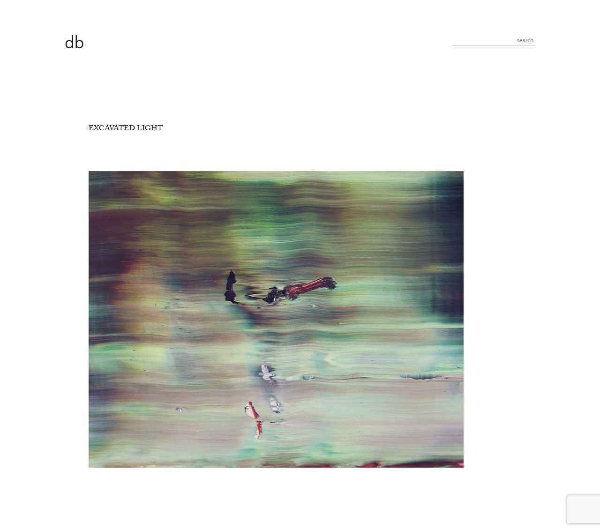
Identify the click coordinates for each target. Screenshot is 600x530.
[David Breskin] (74, 41)
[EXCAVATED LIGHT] (276, 466)
